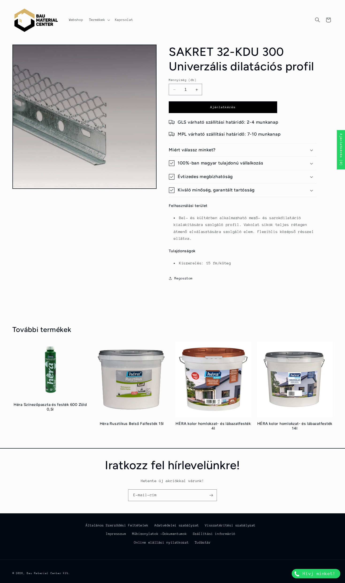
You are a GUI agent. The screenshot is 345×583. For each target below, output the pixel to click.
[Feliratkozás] (211, 495)
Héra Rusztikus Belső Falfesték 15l (132, 423)
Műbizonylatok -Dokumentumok (159, 534)
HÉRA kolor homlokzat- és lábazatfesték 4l (213, 426)
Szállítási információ (214, 534)
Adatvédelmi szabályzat (176, 525)
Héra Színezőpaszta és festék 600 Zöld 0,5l (50, 407)
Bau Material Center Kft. (48, 573)
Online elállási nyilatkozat (161, 542)
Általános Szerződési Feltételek (117, 525)
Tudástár (203, 542)
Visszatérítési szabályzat (230, 525)
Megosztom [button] (183, 278)
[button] (99, 20)
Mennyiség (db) (182, 80)
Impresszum (116, 534)
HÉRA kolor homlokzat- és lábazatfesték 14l (295, 426)
